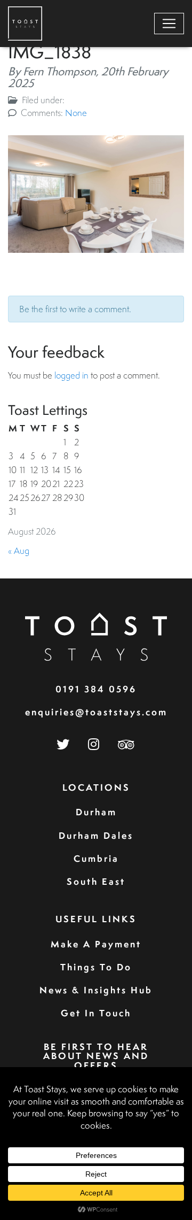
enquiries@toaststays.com (96, 712)
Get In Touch (96, 1013)
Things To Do (96, 967)
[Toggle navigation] (169, 23)
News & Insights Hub (96, 990)
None (76, 112)
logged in (71, 375)
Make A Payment (96, 944)
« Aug (18, 550)
